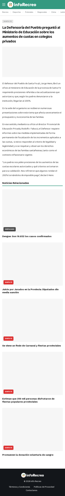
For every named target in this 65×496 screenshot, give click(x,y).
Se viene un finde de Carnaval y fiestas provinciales (31, 345)
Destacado (9, 229)
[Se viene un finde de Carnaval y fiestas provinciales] (32, 320)
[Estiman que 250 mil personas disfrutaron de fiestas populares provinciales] (32, 373)
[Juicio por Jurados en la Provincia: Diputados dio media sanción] (32, 264)
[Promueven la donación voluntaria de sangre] (32, 429)
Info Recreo (36, 481)
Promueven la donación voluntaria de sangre (27, 455)
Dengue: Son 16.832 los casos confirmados (27, 236)
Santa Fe (8, 21)
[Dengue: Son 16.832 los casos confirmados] (32, 211)
